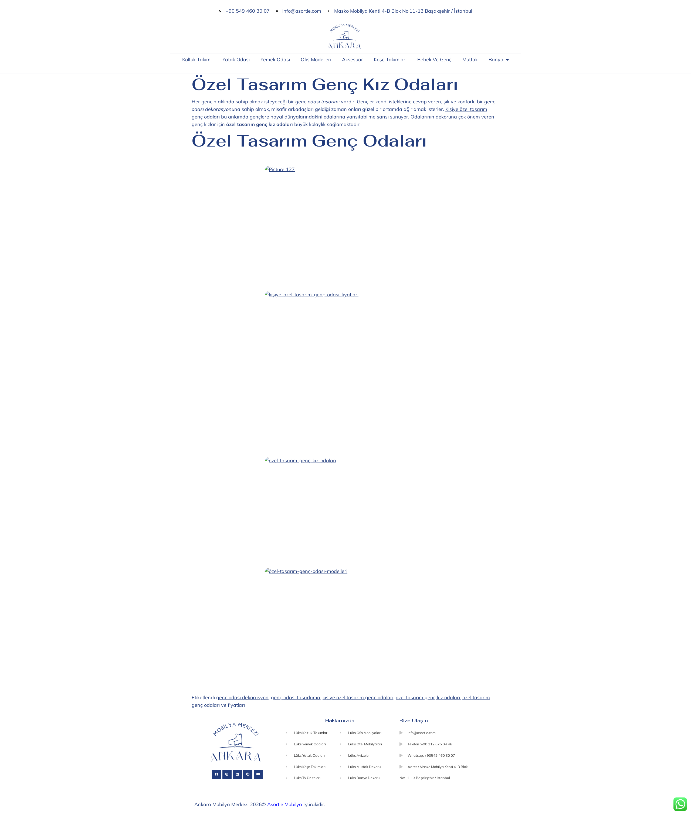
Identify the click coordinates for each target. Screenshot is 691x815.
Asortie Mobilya (284, 804)
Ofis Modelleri (316, 59)
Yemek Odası (275, 59)
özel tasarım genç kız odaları (428, 697)
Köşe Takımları (390, 59)
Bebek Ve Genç (434, 59)
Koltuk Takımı (197, 59)
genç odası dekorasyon (242, 697)
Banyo (496, 59)
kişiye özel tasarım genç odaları (358, 697)
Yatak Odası (236, 59)
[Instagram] (227, 774)
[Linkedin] (237, 774)
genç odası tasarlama (295, 697)
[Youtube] (258, 774)
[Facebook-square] (216, 774)
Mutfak (470, 59)
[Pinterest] (247, 774)
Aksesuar (352, 59)
